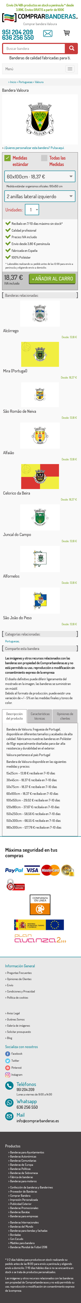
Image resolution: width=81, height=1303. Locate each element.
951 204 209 (17, 32)
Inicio (13, 82)
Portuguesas (25, 82)
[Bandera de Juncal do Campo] (40, 517)
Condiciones (14, 991)
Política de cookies (17, 997)
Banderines (46, 1187)
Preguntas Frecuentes (19, 973)
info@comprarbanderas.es (38, 1120)
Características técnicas (40, 716)
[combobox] (39, 176)
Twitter (14, 1060)
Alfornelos (11, 576)
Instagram (16, 1074)
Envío (10, 985)
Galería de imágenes (18, 1025)
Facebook (16, 1053)
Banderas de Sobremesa (24, 1173)
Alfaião (8, 452)
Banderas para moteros (23, 1181)
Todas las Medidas (57, 161)
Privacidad (29, 991)
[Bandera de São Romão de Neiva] (40, 394)
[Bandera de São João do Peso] (40, 601)
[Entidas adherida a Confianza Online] (40, 905)
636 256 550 (18, 37)
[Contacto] (47, 33)
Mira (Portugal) (15, 370)
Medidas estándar (20, 161)
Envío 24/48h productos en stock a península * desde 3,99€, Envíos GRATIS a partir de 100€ (40, 7)
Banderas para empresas (24, 1216)
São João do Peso (17, 617)
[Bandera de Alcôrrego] (40, 313)
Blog (9, 1038)
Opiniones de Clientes (19, 979)
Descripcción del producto (14, 716)
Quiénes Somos (16, 1019)
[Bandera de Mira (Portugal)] (40, 354)
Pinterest (16, 1067)
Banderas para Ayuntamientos (27, 1152)
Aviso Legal (13, 1013)
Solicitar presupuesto (19, 1031)
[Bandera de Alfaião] (40, 435)
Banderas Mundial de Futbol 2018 (28, 1247)
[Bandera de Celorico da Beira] (40, 476)
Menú (9, 69)
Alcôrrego (11, 330)
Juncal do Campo (17, 534)
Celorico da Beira (16, 493)
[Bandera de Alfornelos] (40, 559)
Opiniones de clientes (65, 716)
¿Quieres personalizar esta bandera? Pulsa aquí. (34, 148)
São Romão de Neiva (19, 411)
